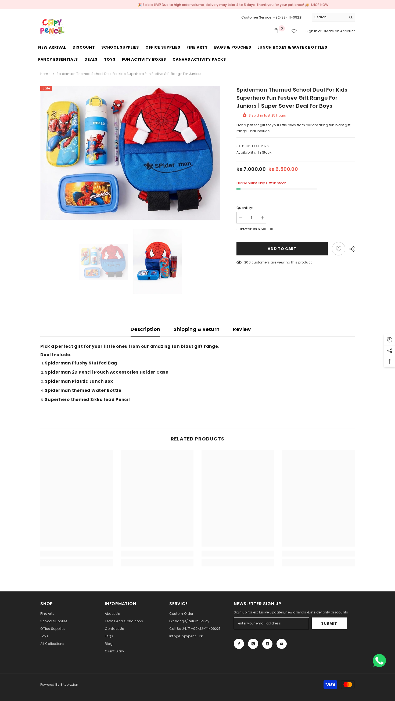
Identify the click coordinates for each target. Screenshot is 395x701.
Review (242, 329)
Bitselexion (69, 684)
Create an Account (338, 31)
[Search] (333, 17)
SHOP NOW (297, 4)
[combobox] (329, 17)
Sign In (312, 31)
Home (45, 73)
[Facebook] (239, 644)
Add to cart (282, 248)
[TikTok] (267, 644)
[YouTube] (281, 644)
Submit (329, 623)
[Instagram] (253, 644)
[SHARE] (350, 249)
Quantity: (244, 207)
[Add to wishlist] (338, 248)
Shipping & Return (197, 329)
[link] (76, 554)
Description (145, 329)
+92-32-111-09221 (287, 17)
